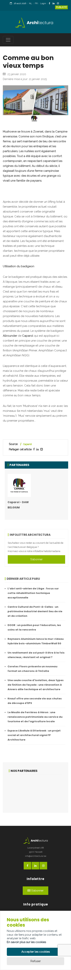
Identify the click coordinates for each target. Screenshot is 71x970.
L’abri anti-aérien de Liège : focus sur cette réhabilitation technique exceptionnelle (33, 593)
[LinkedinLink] (54, 3)
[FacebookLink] (50, 3)
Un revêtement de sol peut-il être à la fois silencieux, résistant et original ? (36, 655)
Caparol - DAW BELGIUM (18, 504)
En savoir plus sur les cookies (26, 942)
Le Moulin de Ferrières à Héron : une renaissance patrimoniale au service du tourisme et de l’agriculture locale (35, 717)
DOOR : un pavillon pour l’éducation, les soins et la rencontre (34, 627)
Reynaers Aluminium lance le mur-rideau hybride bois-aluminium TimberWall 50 (36, 641)
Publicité (61, 7)
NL (30, 3)
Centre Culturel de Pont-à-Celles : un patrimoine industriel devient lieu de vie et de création (35, 611)
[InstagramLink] (59, 3)
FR (36, 3)
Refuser (35, 961)
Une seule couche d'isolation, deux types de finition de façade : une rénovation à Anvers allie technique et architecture (36, 684)
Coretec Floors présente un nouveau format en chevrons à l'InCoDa (32, 669)
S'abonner (36, 559)
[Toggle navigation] (8, 40)
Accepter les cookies (35, 951)
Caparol (27, 444)
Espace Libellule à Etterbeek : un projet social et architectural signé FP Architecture (34, 735)
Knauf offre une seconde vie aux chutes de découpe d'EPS (35, 701)
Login (43, 3)
